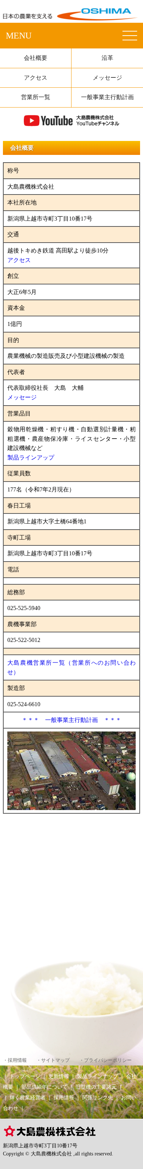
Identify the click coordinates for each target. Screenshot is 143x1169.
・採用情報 (15, 1060)
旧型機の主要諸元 (96, 1087)
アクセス (35, 78)
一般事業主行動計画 (107, 97)
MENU (19, 35)
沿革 (107, 58)
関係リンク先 (97, 1097)
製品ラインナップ (97, 1076)
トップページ (25, 1076)
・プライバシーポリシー (105, 1060)
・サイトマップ (53, 1060)
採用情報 (64, 1097)
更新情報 (58, 1076)
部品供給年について (44, 1087)
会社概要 (35, 58)
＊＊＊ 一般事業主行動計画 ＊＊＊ (71, 720)
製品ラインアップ (30, 457)
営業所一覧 (35, 97)
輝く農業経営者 (27, 1097)
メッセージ (107, 78)
